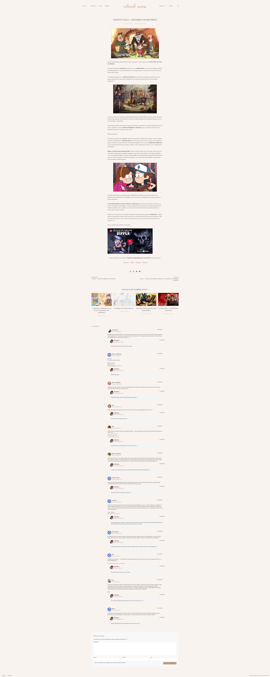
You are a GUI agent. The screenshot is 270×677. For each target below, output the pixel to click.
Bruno (113, 608)
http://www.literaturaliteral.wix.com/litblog (116, 563)
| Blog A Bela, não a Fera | (113, 434)
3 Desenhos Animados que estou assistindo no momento (101, 311)
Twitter (132, 262)
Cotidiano (93, 6)
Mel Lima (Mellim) (116, 382)
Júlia (113, 554)
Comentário (96, 641)
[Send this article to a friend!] (130, 271)
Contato (10, 675)
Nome (95, 657)
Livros (84, 6)
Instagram (138, 262)
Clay (113, 405)
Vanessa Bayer (115, 531)
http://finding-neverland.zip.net (114, 513)
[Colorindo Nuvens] (135, 6)
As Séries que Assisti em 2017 (124, 308)
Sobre (170, 6)
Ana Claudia (115, 330)
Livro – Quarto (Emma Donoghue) (103, 279)
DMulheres (112, 364)
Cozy (100, 6)
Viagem (107, 6)
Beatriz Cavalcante (116, 453)
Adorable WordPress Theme (254, 675)
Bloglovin (145, 262)
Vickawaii (114, 500)
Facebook (126, 262)
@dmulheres (119, 365)
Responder (159, 329)
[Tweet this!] (139, 271)
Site (151, 657)
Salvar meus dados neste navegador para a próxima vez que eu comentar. (110, 662)
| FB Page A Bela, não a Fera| (113, 436)
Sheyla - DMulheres (116, 354)
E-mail (124, 657)
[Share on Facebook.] (133, 271)
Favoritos (161, 6)
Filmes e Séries (128, 23)
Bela (113, 426)
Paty (113, 580)
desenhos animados (132, 62)
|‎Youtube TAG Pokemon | (112, 435)
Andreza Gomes (115, 477)
